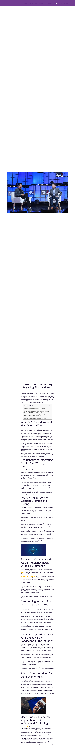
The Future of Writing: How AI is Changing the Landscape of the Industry (37, 414)
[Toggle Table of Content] (50, 405)
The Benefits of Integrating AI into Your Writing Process (34, 408)
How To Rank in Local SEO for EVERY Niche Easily (42, 3)
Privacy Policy (56, 3)
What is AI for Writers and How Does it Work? (32, 407)
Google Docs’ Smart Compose (43, 484)
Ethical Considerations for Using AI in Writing (32, 415)
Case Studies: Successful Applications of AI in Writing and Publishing (37, 416)
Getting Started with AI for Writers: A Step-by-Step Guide (35, 418)
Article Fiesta (10, 3)
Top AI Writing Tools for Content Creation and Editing (34, 409)
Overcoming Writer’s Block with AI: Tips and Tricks (33, 412)
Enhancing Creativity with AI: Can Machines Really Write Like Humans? (37, 411)
